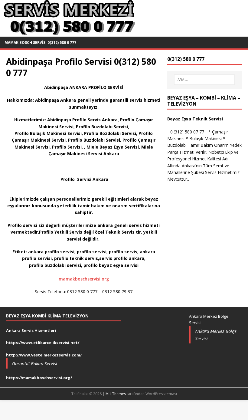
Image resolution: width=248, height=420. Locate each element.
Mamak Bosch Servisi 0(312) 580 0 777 (40, 42)
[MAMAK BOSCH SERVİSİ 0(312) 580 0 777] (68, 33)
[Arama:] (204, 79)
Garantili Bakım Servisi (34, 363)
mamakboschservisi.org (84, 279)
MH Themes (116, 393)
